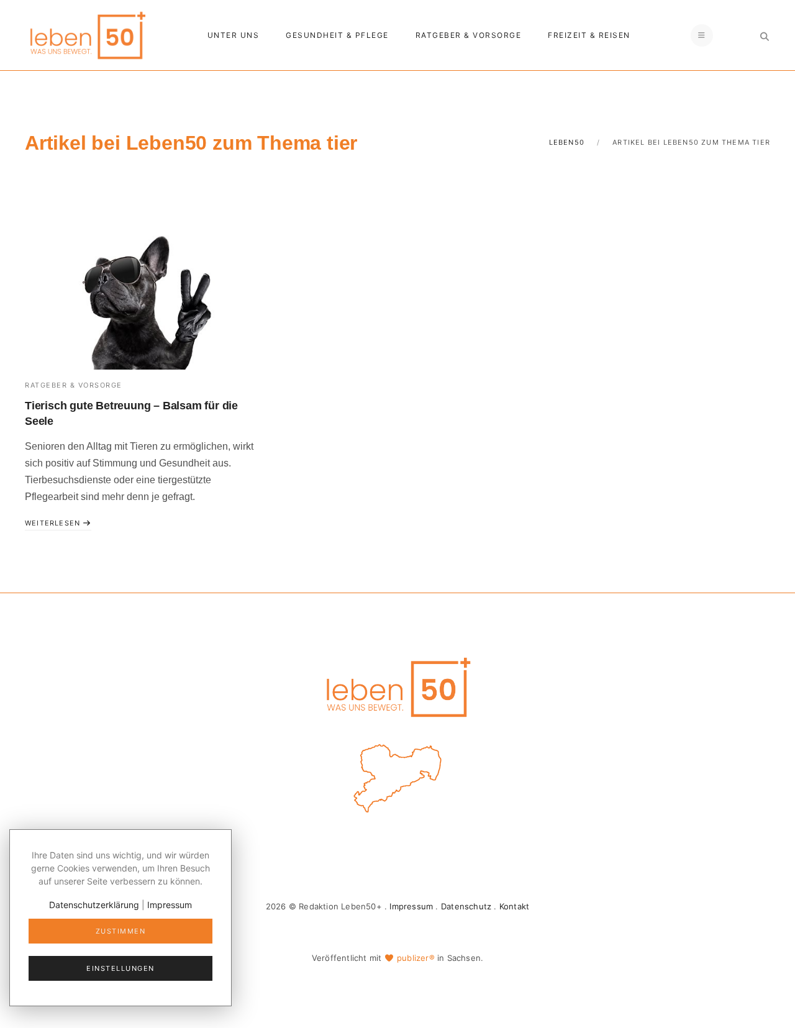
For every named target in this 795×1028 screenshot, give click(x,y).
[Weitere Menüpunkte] (702, 35)
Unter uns (233, 35)
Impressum (411, 906)
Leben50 (566, 142)
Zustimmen (121, 931)
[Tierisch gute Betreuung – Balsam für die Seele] (141, 292)
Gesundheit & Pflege (337, 35)
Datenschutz (466, 906)
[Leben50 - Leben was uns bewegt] (87, 34)
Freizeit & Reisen (589, 35)
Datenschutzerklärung (94, 904)
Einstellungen (120, 968)
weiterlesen (54, 523)
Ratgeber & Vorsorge (469, 35)
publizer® (415, 958)
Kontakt (514, 906)
